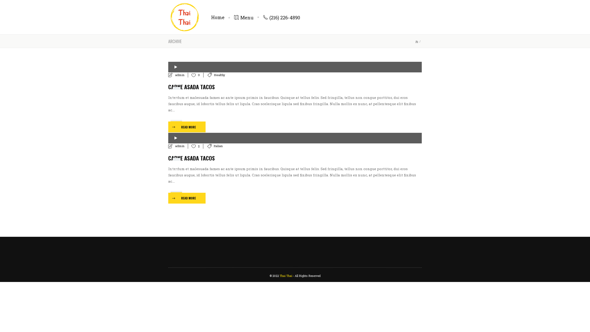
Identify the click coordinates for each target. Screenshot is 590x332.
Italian (218, 146)
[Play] (175, 67)
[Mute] (174, 109)
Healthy (219, 75)
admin (179, 75)
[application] (295, 67)
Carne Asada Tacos (191, 87)
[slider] (177, 119)
